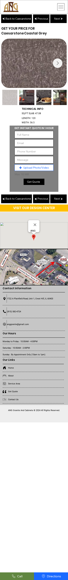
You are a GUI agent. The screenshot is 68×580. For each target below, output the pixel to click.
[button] (34, 167)
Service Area (14, 383)
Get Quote (13, 391)
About (11, 375)
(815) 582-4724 (14, 311)
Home (11, 367)
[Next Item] (57, 63)
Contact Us (13, 399)
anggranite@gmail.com (18, 324)
